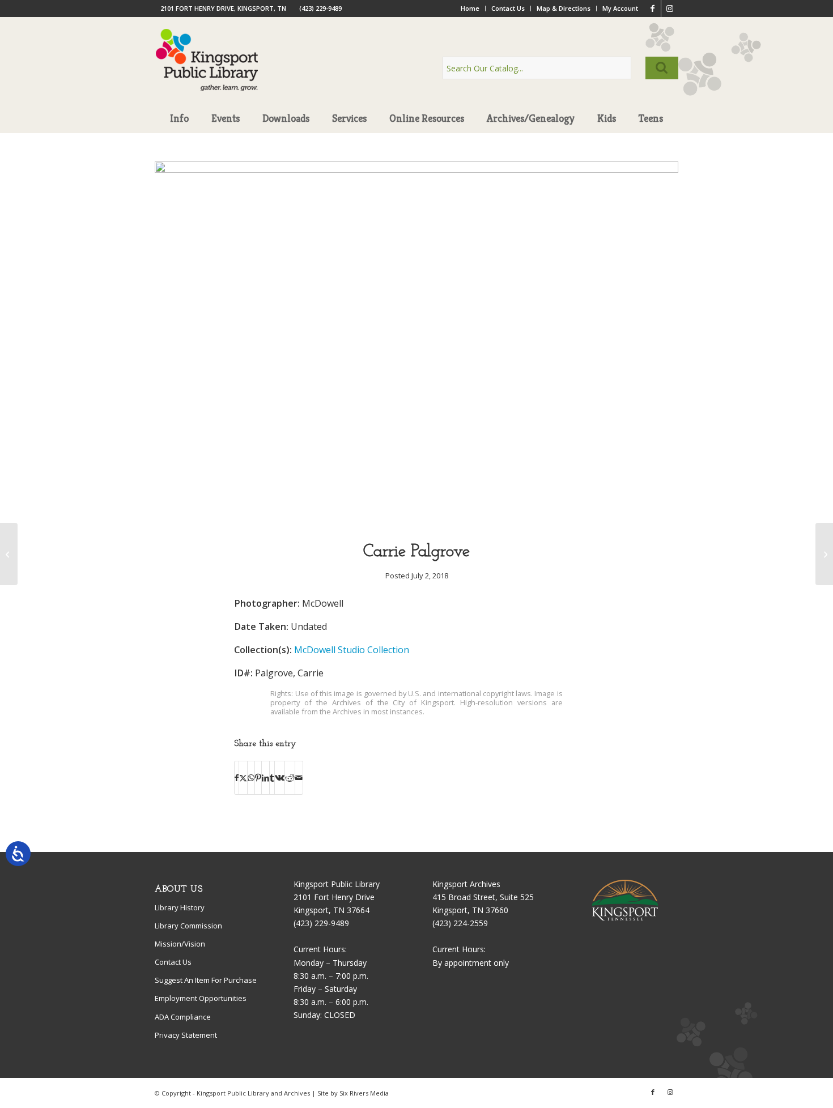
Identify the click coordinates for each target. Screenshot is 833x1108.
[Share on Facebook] (237, 777)
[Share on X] (243, 777)
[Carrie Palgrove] (416, 169)
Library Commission (188, 926)
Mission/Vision (180, 944)
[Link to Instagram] (669, 8)
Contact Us (508, 8)
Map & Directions (563, 8)
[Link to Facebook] (652, 8)
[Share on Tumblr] (272, 777)
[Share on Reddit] (290, 777)
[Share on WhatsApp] (251, 777)
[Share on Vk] (279, 777)
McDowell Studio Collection (351, 650)
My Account (620, 8)
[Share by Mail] (299, 777)
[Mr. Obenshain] (9, 554)
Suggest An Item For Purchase (206, 980)
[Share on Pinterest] (258, 777)
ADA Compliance (183, 1017)
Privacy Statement (186, 1035)
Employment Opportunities (200, 998)
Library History (180, 907)
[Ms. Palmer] (824, 554)
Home (470, 8)
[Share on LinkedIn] (265, 777)
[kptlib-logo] (207, 70)
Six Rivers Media (364, 1093)
